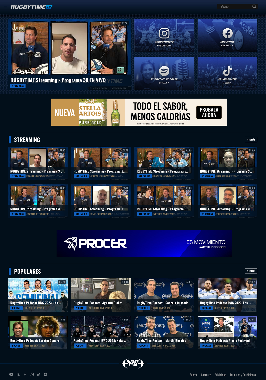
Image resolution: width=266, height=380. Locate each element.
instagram (32, 376)
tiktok (39, 376)
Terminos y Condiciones (243, 375)
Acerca (193, 375)
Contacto (206, 375)
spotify (46, 376)
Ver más (251, 139)
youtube (11, 376)
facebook (25, 376)
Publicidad (220, 375)
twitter (18, 376)
